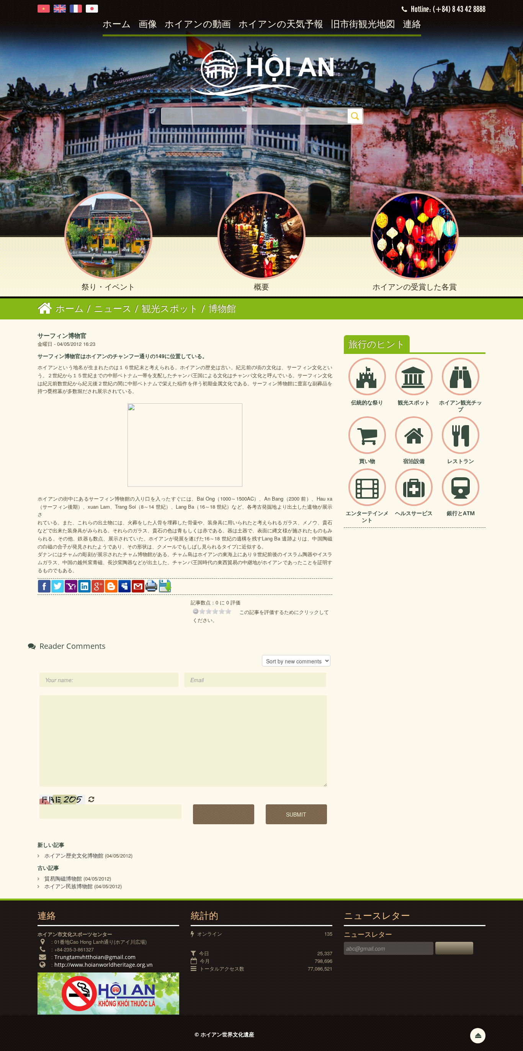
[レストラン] (460, 441)
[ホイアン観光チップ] (460, 382)
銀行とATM (461, 513)
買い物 (367, 461)
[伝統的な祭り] (367, 382)
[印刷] (151, 585)
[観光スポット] (414, 382)
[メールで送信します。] (138, 585)
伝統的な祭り (367, 402)
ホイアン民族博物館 (68, 886)
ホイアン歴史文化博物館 (73, 855)
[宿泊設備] (414, 441)
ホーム (117, 25)
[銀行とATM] (460, 493)
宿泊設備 (414, 461)
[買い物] (367, 441)
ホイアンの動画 (198, 25)
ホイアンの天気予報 (281, 25)
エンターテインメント (367, 516)
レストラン (460, 461)
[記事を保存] (165, 585)
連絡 (412, 25)
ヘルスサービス (414, 513)
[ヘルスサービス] (414, 493)
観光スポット (414, 402)
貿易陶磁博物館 (63, 878)
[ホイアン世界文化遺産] (261, 72)
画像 (148, 25)
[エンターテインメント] (367, 493)
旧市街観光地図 (363, 25)
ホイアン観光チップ (460, 406)
